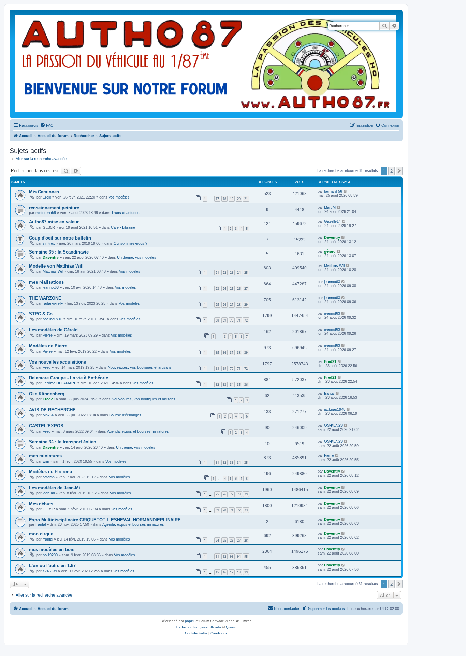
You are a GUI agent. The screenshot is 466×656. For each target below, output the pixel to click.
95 (246, 556)
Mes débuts (41, 503)
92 (224, 556)
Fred (46, 367)
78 (239, 494)
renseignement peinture (54, 207)
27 (246, 288)
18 (224, 198)
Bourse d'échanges (125, 415)
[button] (399, 171)
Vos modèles (119, 197)
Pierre (48, 335)
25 (246, 272)
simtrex (49, 243)
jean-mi (49, 493)
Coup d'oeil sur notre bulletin (60, 238)
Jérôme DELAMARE (59, 383)
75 (217, 494)
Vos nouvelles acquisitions (57, 362)
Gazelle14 (332, 221)
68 (217, 320)
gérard (330, 251)
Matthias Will (53, 271)
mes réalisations (46, 282)
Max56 (48, 415)
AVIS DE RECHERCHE (52, 409)
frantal (329, 393)
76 (224, 494)
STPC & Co (41, 313)
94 (239, 556)
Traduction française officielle (198, 627)
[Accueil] (206, 63)
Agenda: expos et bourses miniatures (138, 431)
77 (231, 494)
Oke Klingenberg (46, 393)
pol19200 (50, 555)
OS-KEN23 (333, 425)
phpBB (190, 621)
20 (239, 198)
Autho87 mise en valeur (54, 221)
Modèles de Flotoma (50, 471)
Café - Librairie (123, 227)
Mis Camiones (44, 191)
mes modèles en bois (51, 549)
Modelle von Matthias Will (56, 266)
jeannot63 (51, 287)
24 (239, 272)
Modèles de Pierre (48, 345)
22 (224, 272)
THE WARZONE (45, 298)
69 (224, 320)
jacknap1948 (334, 409)
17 (217, 198)
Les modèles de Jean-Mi (54, 487)
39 (246, 352)
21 (246, 198)
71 (239, 320)
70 (231, 320)
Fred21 (330, 361)
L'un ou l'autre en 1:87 (52, 565)
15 (217, 572)
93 (231, 556)
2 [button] (391, 171)
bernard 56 (333, 191)
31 (217, 462)
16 (224, 572)
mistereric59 (45, 212)
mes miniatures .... (49, 456)
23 (231, 272)
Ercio (47, 197)
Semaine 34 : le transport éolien (62, 442)
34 (231, 384)
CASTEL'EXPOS (46, 425)
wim (46, 461)
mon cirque (41, 533)
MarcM (330, 207)
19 (231, 198)
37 (231, 352)
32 (217, 384)
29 (246, 304)
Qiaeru (231, 627)
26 (239, 288)
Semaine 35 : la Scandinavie (59, 252)
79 (246, 494)
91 (217, 556)
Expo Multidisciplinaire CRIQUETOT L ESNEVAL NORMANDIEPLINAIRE (105, 519)
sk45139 (50, 571)
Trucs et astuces (125, 212)
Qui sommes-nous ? (130, 243)
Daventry (332, 237)
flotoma (49, 477)
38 (239, 352)
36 (224, 352)
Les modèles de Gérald (53, 329)
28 (239, 304)
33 (224, 384)
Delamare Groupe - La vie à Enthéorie (68, 377)
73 (246, 510)
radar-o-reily (53, 303)
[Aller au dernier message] (345, 191)
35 (217, 352)
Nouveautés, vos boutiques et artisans (140, 367)
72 (246, 320)
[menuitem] (47, 125)
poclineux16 (52, 319)
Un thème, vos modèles (136, 257)
